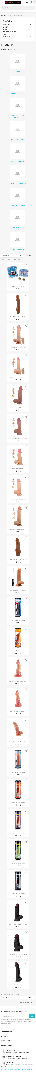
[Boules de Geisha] (17, 129)
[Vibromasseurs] (17, 83)
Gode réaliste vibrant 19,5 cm (18, 560)
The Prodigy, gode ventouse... (18, 985)
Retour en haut (26, 1002)
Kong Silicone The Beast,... (18, 711)
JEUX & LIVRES (8, 37)
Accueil (7, 20)
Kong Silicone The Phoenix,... (18, 742)
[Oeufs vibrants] (17, 151)
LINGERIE (6, 27)
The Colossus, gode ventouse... (18, 954)
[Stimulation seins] (17, 195)
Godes (17, 72)
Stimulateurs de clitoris (17, 116)
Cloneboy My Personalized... (18, 651)
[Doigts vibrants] (17, 239)
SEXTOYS (6, 25)
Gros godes (17, 227)
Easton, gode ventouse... (18, 590)
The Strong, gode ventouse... (18, 924)
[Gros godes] (17, 217)
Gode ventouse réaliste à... (18, 408)
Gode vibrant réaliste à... (18, 347)
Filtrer (29, 256)
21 (9, 997)
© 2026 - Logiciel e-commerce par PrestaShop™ (16, 1070)
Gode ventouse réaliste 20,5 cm (18, 438)
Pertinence (12, 256)
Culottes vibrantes (18, 183)
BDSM (5, 29)
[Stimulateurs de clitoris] (17, 105)
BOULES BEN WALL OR (18, 286)
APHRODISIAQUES (9, 32)
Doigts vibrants (17, 250)
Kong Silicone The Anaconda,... (18, 681)
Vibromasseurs (17, 94)
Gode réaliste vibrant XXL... (18, 317)
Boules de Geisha (17, 139)
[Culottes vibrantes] (17, 173)
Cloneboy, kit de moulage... (18, 620)
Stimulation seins (17, 205)
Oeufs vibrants (17, 161)
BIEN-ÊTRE (6, 34)
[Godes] (17, 61)
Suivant (30, 998)
